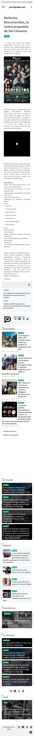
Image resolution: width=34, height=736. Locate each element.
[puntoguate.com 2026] (9, 728)
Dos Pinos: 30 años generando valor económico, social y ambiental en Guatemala (16, 681)
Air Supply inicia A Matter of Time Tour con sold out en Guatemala (17, 644)
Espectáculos (7, 613)
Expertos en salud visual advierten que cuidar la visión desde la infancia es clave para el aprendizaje (17, 711)
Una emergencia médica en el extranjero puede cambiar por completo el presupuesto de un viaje (24, 342)
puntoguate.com (19, 317)
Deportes (14, 550)
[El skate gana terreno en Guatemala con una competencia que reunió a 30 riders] (7, 594)
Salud (5, 702)
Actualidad (6, 36)
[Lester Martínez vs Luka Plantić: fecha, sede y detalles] (7, 570)
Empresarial (6, 677)
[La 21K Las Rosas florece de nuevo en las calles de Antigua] (7, 582)
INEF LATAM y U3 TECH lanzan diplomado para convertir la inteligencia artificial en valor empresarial (24, 390)
